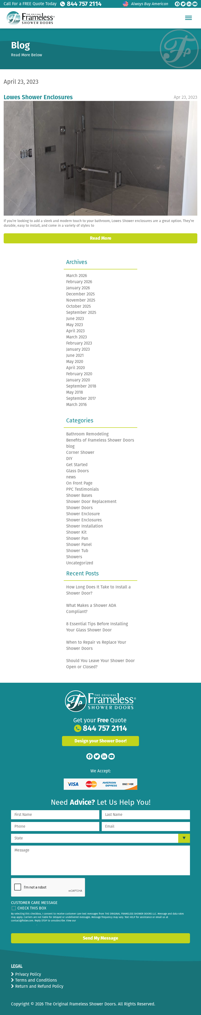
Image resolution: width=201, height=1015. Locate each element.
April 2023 (75, 331)
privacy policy (29, 924)
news (71, 477)
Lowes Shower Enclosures (38, 97)
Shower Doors (79, 507)
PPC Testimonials (82, 489)
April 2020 (75, 367)
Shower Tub (77, 550)
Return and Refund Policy (38, 986)
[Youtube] (194, 3)
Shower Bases (79, 495)
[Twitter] (183, 3)
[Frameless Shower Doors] (100, 701)
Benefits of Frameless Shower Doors (100, 440)
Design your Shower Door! (100, 741)
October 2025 (78, 306)
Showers (74, 556)
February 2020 (79, 373)
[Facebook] (177, 3)
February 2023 (79, 343)
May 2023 (74, 324)
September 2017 (81, 398)
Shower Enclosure (83, 513)
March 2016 (76, 404)
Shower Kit (76, 532)
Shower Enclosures (84, 520)
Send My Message (100, 938)
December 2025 (80, 294)
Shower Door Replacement (91, 501)
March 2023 (76, 337)
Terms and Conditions (35, 980)
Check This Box (31, 908)
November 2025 (80, 300)
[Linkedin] (189, 3)
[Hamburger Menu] (188, 18)
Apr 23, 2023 (185, 97)
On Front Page (79, 483)
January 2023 (78, 349)
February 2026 (79, 281)
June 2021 (75, 355)
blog (70, 446)
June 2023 (75, 318)
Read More (100, 238)
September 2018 (81, 386)
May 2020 (74, 361)
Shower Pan (77, 538)
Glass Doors (77, 470)
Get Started (77, 464)
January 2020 (78, 380)
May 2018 (74, 392)
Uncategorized (79, 563)
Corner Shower (80, 452)
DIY (69, 458)
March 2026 (76, 275)
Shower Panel (79, 544)
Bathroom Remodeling (87, 434)
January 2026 (78, 288)
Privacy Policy (27, 974)
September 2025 (81, 312)
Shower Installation (84, 526)
